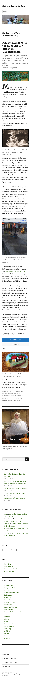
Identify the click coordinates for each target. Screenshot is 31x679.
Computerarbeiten (10, 588)
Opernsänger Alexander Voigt (15, 271)
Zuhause (7, 638)
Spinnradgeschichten (13, 6)
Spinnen (7, 617)
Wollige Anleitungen (9, 662)
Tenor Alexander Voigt (15, 397)
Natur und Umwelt (10, 607)
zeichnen (7, 633)
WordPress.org (9, 571)
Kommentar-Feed (10, 569)
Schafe (6, 614)
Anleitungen (8, 585)
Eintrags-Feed (9, 566)
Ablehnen (16, 344)
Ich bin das (6, 666)
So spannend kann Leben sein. (14, 493)
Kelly (6, 528)
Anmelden (7, 564)
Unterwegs (8, 629)
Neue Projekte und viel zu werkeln (15, 488)
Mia (5, 514)
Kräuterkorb (8, 600)
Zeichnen (7, 636)
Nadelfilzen (8, 605)
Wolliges (7, 631)
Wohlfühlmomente (7, 399)
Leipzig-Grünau (18, 391)
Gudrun (6, 533)
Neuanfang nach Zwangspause (14, 498)
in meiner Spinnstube (11, 592)
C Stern (6, 524)
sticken (6, 619)
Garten (6, 590)
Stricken (7, 621)
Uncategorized (6, 393)
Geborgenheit (16, 395)
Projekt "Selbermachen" (12, 612)
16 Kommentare (15, 400)
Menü (5, 11)
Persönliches (8, 609)
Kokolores (7, 597)
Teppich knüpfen (10, 624)
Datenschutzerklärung (10, 658)
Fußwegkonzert (6, 395)
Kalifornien (8, 595)
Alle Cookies (15, 340)
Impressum (6, 654)
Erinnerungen (16, 393)
